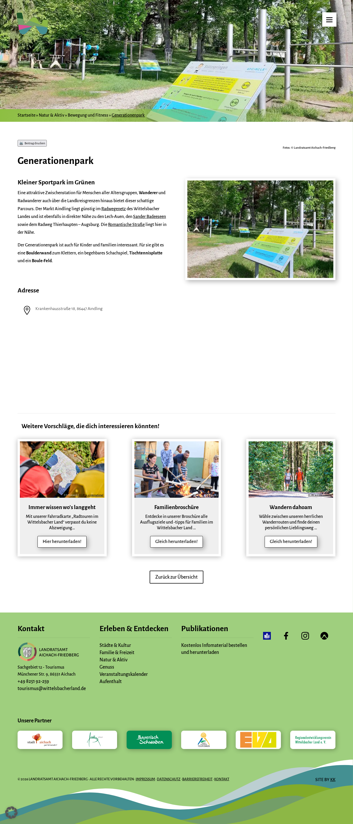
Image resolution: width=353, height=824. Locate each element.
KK (332, 779)
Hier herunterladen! (62, 541)
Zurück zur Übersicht (176, 577)
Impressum (145, 779)
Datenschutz (168, 779)
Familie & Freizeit (116, 652)
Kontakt (221, 779)
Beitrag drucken (35, 143)
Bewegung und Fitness (88, 115)
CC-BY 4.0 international (91, 495)
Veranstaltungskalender (123, 674)
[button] (11, 812)
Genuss (106, 667)
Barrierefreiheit (197, 779)
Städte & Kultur (115, 645)
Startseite (26, 115)
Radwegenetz (113, 209)
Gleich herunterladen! (176, 541)
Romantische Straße (126, 224)
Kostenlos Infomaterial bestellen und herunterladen (214, 649)
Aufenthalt (110, 681)
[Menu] (329, 19)
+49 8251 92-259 (33, 681)
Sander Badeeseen (149, 216)
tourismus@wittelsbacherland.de (52, 688)
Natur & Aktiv (51, 115)
